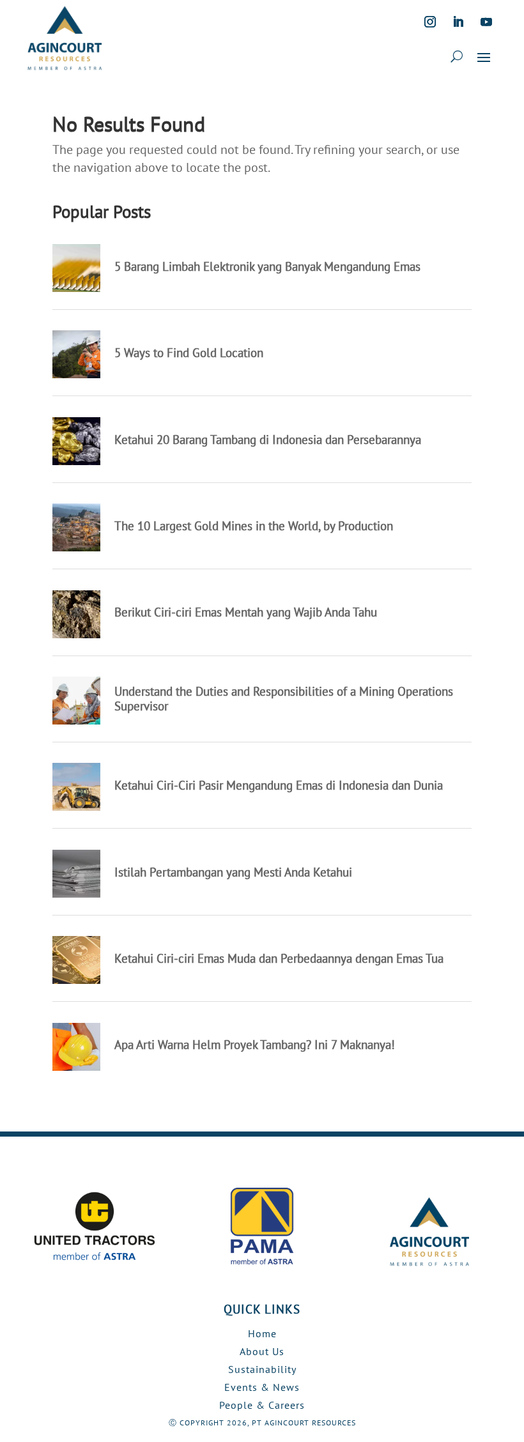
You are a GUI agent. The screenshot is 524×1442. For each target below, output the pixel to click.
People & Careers (262, 1405)
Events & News (262, 1387)
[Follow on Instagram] (430, 21)
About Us (262, 1351)
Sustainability (262, 1369)
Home (262, 1333)
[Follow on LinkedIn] (458, 21)
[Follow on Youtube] (486, 21)
